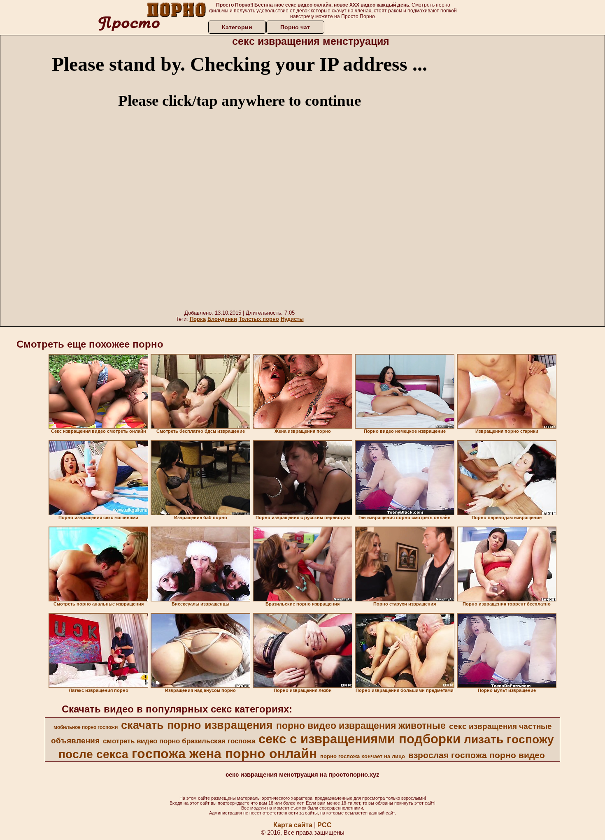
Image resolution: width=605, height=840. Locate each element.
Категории (237, 27)
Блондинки (222, 319)
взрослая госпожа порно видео (476, 755)
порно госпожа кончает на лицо (362, 756)
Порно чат (295, 27)
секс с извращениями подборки (359, 739)
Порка (198, 319)
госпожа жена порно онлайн (224, 753)
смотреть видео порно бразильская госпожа (179, 741)
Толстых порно (259, 319)
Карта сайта (292, 824)
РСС (324, 824)
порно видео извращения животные (361, 725)
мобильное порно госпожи (86, 727)
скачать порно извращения (197, 725)
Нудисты (292, 319)
